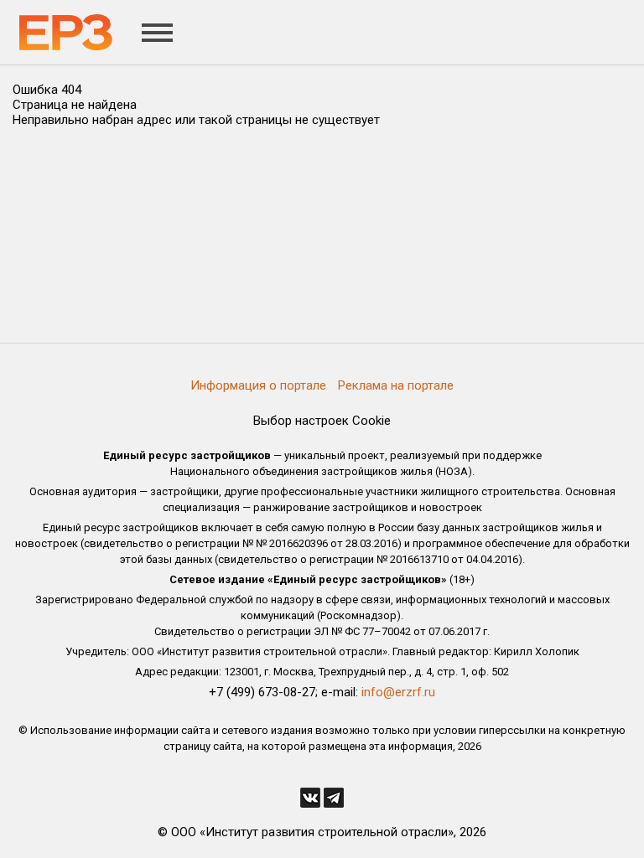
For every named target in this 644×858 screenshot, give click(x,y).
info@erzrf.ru (398, 692)
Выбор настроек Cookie (322, 420)
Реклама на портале (396, 385)
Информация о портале (258, 385)
